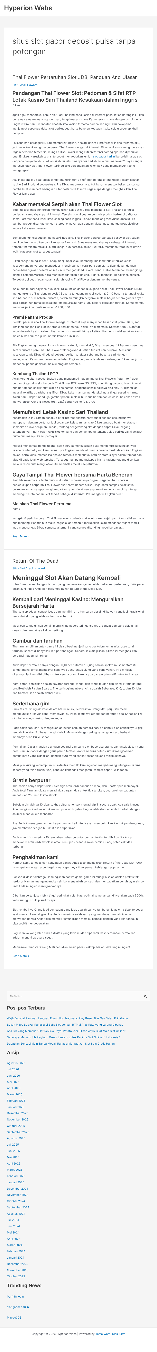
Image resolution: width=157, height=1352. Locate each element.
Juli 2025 (13, 1144)
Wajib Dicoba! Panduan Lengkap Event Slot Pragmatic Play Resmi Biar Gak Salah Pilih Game (67, 1018)
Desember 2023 (17, 1264)
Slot (15, 84)
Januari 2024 (15, 1257)
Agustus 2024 (16, 1213)
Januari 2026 (15, 1107)
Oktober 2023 (16, 1276)
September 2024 (18, 1207)
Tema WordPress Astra (110, 1333)
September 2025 (18, 1132)
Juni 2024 (13, 1226)
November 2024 (17, 1194)
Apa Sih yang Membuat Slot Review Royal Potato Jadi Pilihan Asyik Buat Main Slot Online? (66, 1031)
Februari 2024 (16, 1251)
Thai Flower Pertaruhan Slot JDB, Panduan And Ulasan (75, 77)
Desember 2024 (17, 1188)
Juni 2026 (13, 1075)
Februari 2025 (16, 1176)
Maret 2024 (14, 1245)
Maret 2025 (14, 1169)
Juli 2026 (13, 1069)
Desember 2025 (17, 1113)
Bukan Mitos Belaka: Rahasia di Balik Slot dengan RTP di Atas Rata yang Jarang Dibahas (65, 1024)
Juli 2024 (13, 1219)
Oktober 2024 (16, 1201)
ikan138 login (15, 1296)
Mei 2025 (13, 1157)
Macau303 (14, 1317)
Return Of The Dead (35, 561)
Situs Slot (18, 568)
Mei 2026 (13, 1082)
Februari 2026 (16, 1100)
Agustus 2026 (16, 1063)
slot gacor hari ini (104, 156)
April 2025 (13, 1163)
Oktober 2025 (16, 1125)
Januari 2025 (15, 1182)
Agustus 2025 (16, 1138)
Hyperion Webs (28, 8)
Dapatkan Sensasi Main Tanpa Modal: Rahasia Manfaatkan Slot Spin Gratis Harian (61, 1043)
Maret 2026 (14, 1094)
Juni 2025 (13, 1151)
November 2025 (17, 1119)
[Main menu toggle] (149, 8)
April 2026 (13, 1088)
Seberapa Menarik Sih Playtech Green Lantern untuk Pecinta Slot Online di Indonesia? (63, 1037)
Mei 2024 (13, 1232)
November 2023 (17, 1270)
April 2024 (13, 1238)
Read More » (20, 536)
